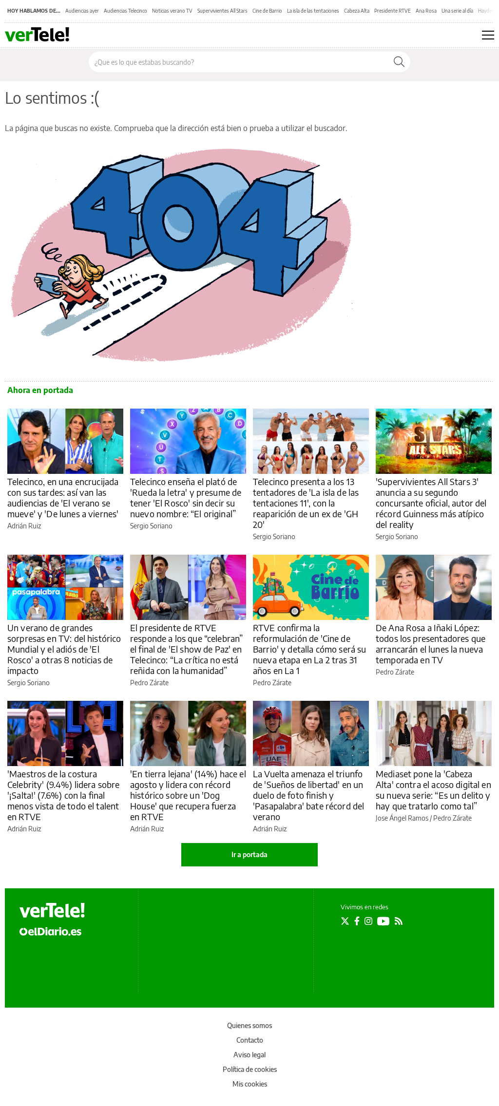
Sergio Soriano (151, 526)
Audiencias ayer (82, 11)
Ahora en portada (40, 390)
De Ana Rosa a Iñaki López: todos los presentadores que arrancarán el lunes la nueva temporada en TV (430, 643)
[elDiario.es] (50, 931)
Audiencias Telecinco (125, 11)
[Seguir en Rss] (399, 921)
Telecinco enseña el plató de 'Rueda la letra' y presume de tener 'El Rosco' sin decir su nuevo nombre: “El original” (185, 497)
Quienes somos (249, 1025)
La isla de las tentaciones (313, 11)
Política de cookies (250, 1069)
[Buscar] (399, 62)
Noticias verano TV (172, 11)
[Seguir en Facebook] (357, 921)
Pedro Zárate (149, 682)
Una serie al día (457, 11)
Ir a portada (249, 854)
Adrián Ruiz (24, 526)
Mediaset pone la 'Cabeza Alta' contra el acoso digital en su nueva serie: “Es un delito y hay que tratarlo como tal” (433, 789)
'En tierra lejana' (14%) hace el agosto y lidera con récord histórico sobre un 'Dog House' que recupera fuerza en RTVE (188, 795)
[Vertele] (52, 910)
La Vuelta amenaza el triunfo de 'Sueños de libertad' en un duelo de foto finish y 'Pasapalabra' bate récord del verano (308, 795)
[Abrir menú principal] (488, 35)
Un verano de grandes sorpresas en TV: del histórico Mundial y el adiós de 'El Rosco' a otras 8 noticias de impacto (64, 649)
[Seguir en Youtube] (383, 921)
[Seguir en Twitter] (345, 921)
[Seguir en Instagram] (368, 921)
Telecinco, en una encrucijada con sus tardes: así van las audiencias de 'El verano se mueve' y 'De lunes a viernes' (62, 497)
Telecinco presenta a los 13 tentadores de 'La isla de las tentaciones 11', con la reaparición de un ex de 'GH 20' (306, 503)
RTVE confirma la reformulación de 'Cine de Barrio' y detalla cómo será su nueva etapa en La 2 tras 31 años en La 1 (309, 649)
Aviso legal (249, 1054)
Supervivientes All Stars (222, 11)
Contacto (249, 1040)
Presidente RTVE (392, 11)
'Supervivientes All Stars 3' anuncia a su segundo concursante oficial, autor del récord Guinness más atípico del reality (431, 503)
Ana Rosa (426, 11)
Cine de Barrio (267, 11)
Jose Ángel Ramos (402, 818)
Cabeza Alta (356, 11)
